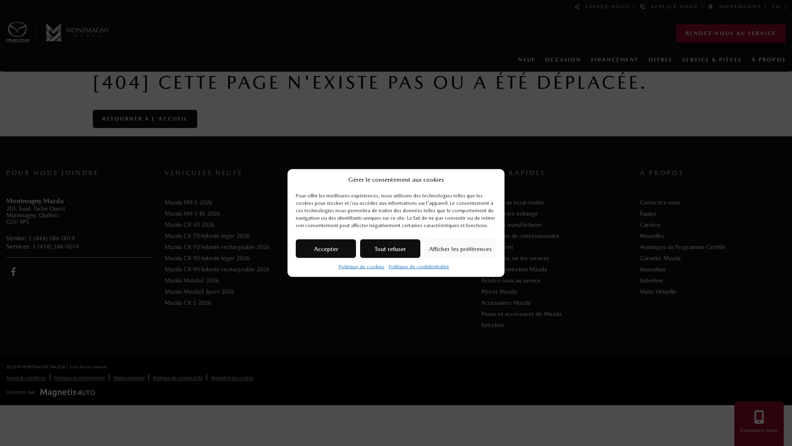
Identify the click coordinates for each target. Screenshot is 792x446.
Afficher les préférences (460, 248)
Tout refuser (390, 248)
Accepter (326, 248)
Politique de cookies (361, 267)
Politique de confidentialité (419, 267)
